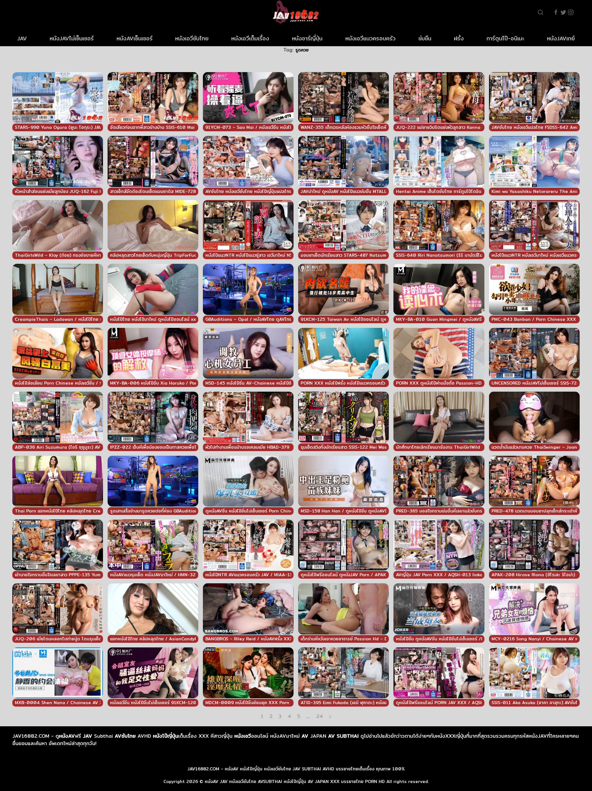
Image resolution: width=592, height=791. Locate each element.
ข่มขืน (424, 38)
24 (319, 716)
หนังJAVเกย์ (561, 38)
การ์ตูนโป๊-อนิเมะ (505, 38)
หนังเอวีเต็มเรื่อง (250, 38)
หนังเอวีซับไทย (191, 38)
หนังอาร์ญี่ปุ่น (307, 38)
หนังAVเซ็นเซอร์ (135, 38)
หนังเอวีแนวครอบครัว (370, 38)
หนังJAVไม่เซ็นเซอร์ (72, 38)
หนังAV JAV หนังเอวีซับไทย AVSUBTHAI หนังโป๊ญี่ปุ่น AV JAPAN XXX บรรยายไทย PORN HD (295, 781)
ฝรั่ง (459, 38)
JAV (22, 38)
